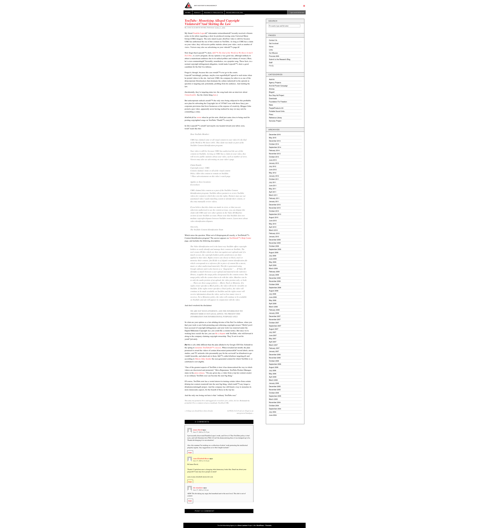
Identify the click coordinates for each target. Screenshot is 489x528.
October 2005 (274, 393)
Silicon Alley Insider (203, 358)
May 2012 (272, 172)
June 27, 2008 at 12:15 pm (201, 432)
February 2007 (274, 348)
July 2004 (272, 412)
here (215, 95)
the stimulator (198, 488)
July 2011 (272, 182)
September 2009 (275, 249)
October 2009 (274, 246)
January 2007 (274, 351)
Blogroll (271, 92)
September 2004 (275, 408)
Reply (190, 453)
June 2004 (273, 415)
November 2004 (275, 402)
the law (236, 400)
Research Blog (234, 12)
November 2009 (275, 243)
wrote (199, 117)
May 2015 (272, 137)
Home (188, 12)
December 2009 (275, 239)
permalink (188, 403)
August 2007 (273, 329)
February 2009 (274, 271)
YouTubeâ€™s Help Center (240, 238)
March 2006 (273, 380)
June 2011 (273, 185)
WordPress (260, 525)
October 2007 (274, 322)
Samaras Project (275, 121)
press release (199, 372)
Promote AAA (274, 56)
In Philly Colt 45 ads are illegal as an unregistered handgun (240, 412)
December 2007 (275, 316)
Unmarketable (190, 95)
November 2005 (275, 389)
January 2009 (274, 275)
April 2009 (272, 265)
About (197, 12)
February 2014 (274, 150)
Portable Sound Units (277, 111)
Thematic (268, 525)
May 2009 (272, 262)
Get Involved (273, 43)
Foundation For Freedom (278, 101)
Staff (270, 62)
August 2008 (273, 290)
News (203, 400)
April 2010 (272, 227)
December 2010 (275, 204)
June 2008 (273, 297)
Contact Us (273, 40)
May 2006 (272, 373)
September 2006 (275, 364)
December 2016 (275, 134)
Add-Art (272, 79)
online (231, 400)
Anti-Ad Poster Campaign (278, 85)
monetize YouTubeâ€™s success (208, 347)
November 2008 (275, 281)
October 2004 (274, 405)
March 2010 (273, 230)
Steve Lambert (243, 525)
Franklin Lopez (199, 33)
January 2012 (274, 176)
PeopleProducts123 (276, 108)
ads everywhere (219, 400)
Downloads (273, 98)
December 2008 (275, 278)
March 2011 (273, 195)
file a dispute (220, 333)
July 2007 (272, 332)
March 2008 (273, 306)
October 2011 (274, 179)
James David (197, 430)
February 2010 (274, 233)
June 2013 (273, 160)
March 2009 (273, 268)
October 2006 (274, 361)
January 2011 (274, 201)
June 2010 (273, 220)
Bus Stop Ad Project (276, 95)
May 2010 (272, 223)
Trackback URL (223, 403)
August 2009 (273, 252)
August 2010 (273, 217)
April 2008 (272, 303)
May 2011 (272, 188)
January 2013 (274, 163)
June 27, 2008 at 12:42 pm (201, 461)
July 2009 (272, 255)
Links (271, 49)
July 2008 (272, 294)
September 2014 (275, 147)
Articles (272, 89)
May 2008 (272, 300)
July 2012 (272, 166)
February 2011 (274, 198)
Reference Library (275, 117)
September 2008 (275, 287)
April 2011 (272, 192)
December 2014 (275, 141)
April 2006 (272, 377)
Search (273, 21)
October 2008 (274, 284)
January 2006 (274, 383)
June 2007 (273, 335)
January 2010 (274, 236)
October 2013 (274, 157)
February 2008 (274, 310)
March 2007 (273, 345)
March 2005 (273, 399)
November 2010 (275, 208)
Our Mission (273, 53)
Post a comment (197, 403)
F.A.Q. (271, 65)
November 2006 (275, 357)
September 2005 (275, 396)
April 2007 (272, 341)
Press (271, 114)
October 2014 (274, 144)
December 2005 (275, 386)
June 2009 (273, 259)
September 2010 (275, 214)
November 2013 (275, 153)
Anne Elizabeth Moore (196, 28)
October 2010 (274, 211)
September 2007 (275, 326)
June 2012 (273, 169)
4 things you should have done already (199, 411)
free (226, 400)
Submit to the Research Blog (279, 59)
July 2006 (272, 370)
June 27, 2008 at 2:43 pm (201, 490)
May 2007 (272, 338)
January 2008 (274, 313)
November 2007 (275, 319)
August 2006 (273, 367)
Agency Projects (213, 12)
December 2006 (275, 354)
